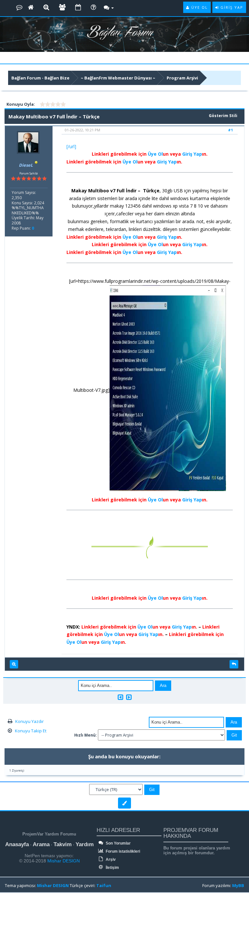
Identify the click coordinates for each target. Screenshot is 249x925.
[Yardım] (93, 7)
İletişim (112, 867)
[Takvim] (78, 7)
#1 (230, 129)
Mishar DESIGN (63, 860)
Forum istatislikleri (122, 851)
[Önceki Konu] (120, 697)
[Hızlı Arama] (46, 7)
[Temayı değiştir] (124, 803)
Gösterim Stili (223, 115)
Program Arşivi (182, 78)
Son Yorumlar (118, 843)
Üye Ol (155, 154)
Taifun (103, 885)
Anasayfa (17, 844)
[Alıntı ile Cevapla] (234, 664)
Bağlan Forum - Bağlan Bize (40, 78)
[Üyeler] (62, 7)
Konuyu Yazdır (29, 721)
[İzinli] (36, 165)
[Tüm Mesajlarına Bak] (14, 664)
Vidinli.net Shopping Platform (20, 909)
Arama (41, 844)
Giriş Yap (192, 154)
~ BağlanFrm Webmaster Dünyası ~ (118, 78)
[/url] (71, 146)
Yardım (85, 844)
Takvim (62, 844)
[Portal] (31, 7)
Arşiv (110, 859)
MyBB (238, 885)
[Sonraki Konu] (129, 697)
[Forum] (19, 7)
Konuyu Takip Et (30, 731)
